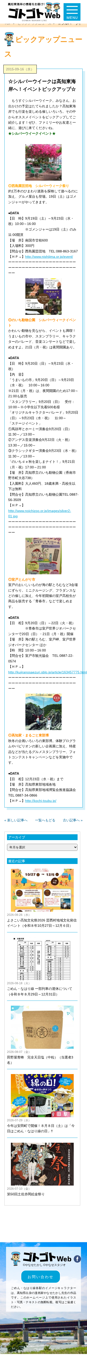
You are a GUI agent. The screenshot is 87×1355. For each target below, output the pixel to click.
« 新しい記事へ (16, 820)
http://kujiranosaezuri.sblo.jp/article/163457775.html (47, 672)
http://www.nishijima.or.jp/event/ (49, 257)
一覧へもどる (45, 820)
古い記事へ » (73, 820)
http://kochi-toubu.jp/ (40, 801)
